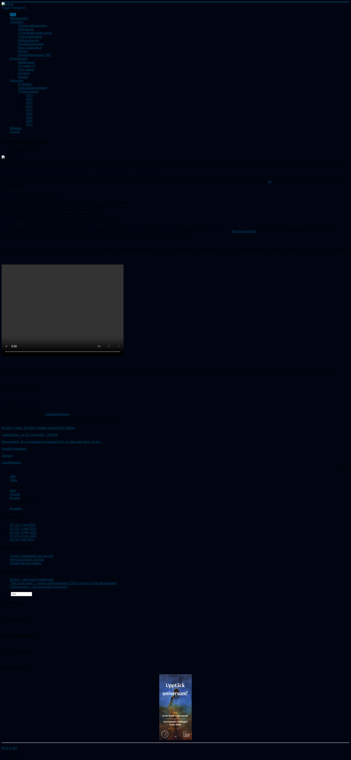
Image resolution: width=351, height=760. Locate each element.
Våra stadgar (26, 69)
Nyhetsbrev (25, 84)
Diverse (23, 51)
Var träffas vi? (27, 66)
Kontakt (15, 131)
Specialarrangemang (31, 44)
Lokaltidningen (11, 462)
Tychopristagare (28, 91)
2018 (29, 113)
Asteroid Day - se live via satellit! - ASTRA (30, 434)
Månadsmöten (19, 18)
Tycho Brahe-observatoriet (35, 33)
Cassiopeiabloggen (30, 36)
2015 (29, 102)
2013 (29, 95)
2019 (29, 117)
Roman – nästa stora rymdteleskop (32, 579)
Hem (13, 14)
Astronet (7, 455)
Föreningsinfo (19, 58)
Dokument (16, 80)
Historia (23, 77)
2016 (29, 106)
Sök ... (6, 594)
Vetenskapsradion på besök (27, 559)
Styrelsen (24, 73)
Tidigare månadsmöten (32, 25)
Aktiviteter (16, 22)
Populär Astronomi (14, 448)
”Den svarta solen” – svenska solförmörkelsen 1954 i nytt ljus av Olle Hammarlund (63, 583)
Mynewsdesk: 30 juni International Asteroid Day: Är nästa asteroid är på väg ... (52, 441)
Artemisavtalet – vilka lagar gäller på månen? (38, 586)
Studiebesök (26, 29)
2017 (29, 110)
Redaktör (16, 508)
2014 (29, 99)
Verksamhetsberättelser (32, 88)
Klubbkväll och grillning (25, 563)
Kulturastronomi (28, 40)
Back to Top (9, 748)
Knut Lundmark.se (30, 47)
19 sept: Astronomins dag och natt (31, 556)
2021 (29, 124)
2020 (29, 120)
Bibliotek (16, 128)
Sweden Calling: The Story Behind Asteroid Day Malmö (38, 428)
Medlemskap (26, 62)
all (269, 181)
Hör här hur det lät (243, 231)
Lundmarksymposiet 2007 (34, 55)
